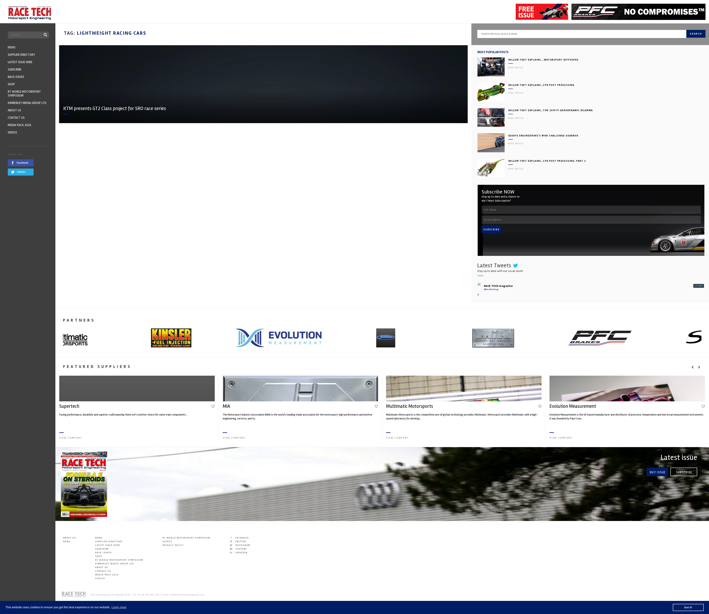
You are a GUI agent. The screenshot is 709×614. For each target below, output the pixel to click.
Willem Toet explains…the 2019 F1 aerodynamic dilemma (550, 110)
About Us (69, 537)
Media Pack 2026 (107, 574)
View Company (70, 437)
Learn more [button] (119, 607)
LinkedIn (240, 552)
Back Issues (103, 552)
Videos (100, 578)
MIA (226, 406)
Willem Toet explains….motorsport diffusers (543, 59)
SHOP (98, 556)
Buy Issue (658, 472)
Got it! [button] (688, 607)
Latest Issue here (107, 545)
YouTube (240, 549)
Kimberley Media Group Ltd (114, 563)
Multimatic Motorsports (409, 406)
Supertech (69, 406)
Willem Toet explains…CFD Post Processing (541, 85)
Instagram (242, 545)
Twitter (240, 541)
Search (696, 33)
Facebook (241, 537)
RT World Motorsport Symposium (119, 560)
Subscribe (684, 472)
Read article (515, 67)
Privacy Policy (173, 545)
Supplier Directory (109, 541)
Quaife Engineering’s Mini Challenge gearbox (543, 135)
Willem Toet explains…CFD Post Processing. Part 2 (547, 160)
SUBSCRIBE (491, 229)
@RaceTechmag (491, 289)
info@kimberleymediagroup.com (186, 594)
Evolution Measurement (572, 406)
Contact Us (103, 571)
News (67, 541)
